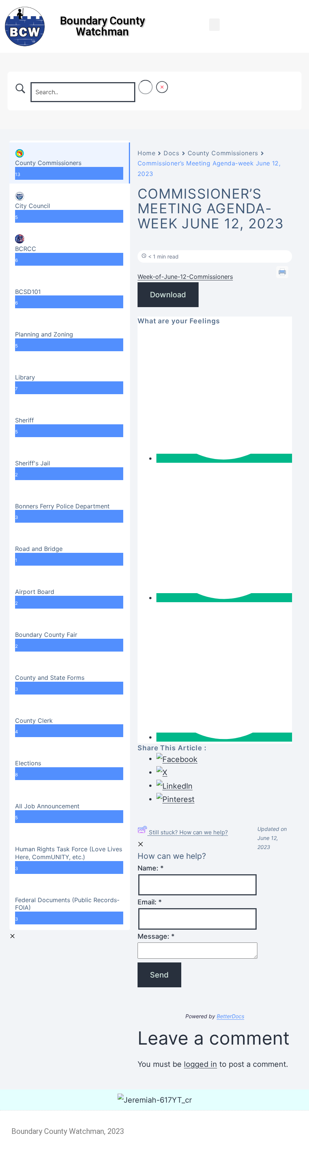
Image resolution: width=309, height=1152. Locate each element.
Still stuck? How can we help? (188, 832)
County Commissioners (223, 153)
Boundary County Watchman (102, 26)
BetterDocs (230, 1016)
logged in (200, 1064)
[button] (214, 24)
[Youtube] (291, 26)
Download (168, 294)
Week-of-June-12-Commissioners (185, 276)
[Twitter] (291, 41)
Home (146, 153)
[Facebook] (291, 11)
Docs (171, 153)
